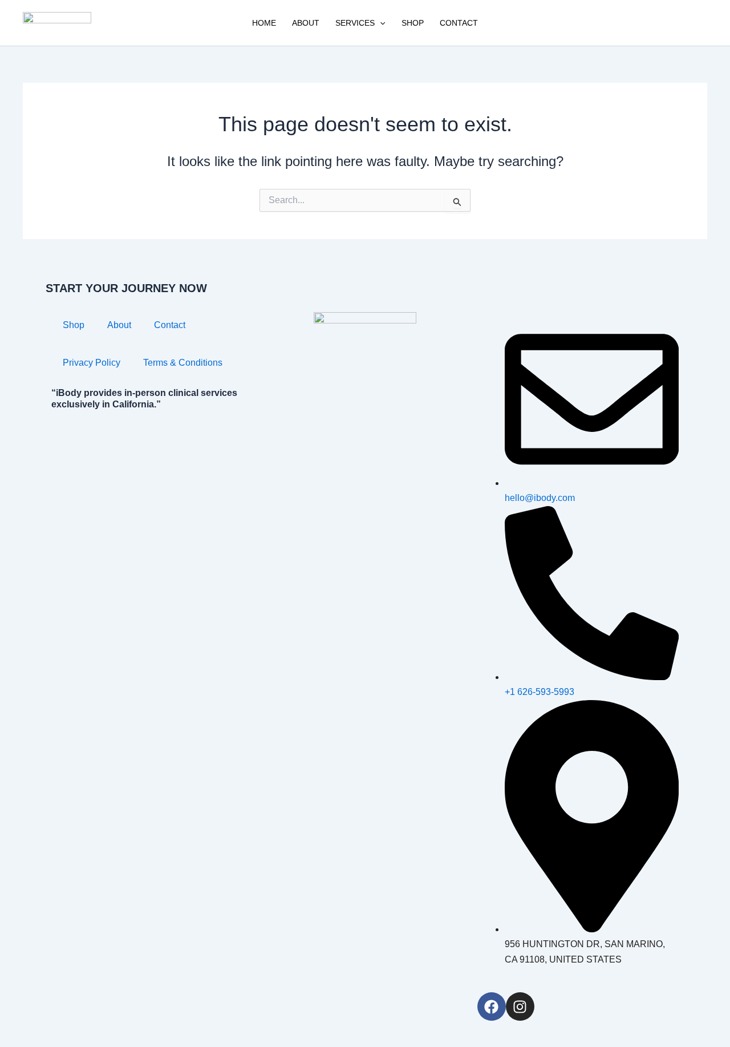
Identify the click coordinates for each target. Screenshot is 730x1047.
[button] (380, 23)
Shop (413, 22)
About (305, 22)
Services (355, 22)
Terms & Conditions (182, 362)
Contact (459, 22)
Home (264, 22)
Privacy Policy (91, 362)
